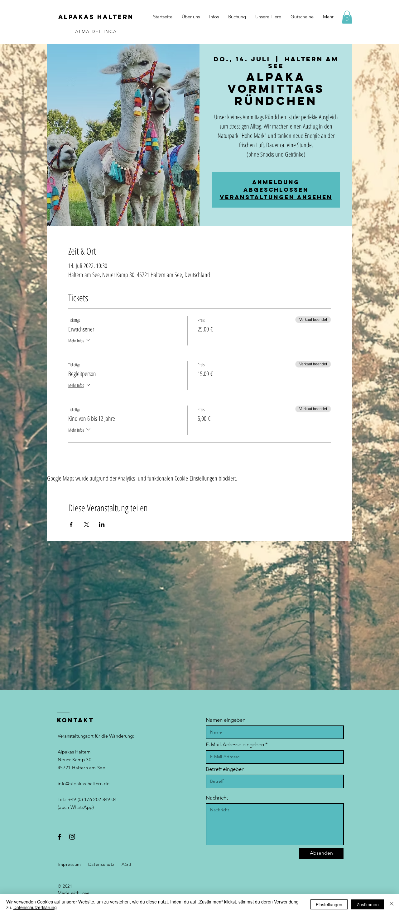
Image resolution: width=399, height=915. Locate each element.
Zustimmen (368, 904)
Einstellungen (329, 904)
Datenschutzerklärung (35, 907)
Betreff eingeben (225, 769)
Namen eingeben (225, 720)
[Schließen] (391, 904)
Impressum (69, 864)
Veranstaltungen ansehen (276, 197)
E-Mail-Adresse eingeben (235, 744)
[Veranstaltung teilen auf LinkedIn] (102, 524)
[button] (347, 17)
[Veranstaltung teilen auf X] (86, 524)
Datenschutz (101, 864)
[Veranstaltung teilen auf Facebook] (71, 524)
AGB (127, 864)
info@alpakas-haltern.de (83, 783)
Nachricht (217, 797)
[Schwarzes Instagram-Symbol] (72, 837)
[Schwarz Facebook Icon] (59, 837)
